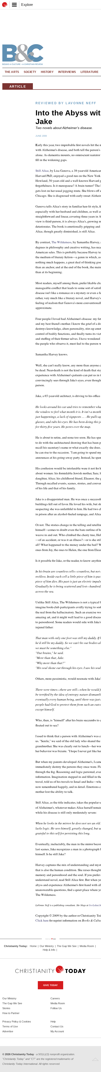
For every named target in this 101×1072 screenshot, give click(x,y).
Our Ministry (47, 946)
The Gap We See (67, 946)
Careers (55, 998)
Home (33, 946)
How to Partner (10, 1013)
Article (17, 86)
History (47, 72)
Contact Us (56, 1026)
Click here (42, 920)
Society (30, 72)
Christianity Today (15, 946)
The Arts (12, 72)
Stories (6, 1008)
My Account (57, 1031)
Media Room (87, 946)
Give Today (50, 985)
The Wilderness (61, 242)
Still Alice (42, 170)
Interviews (67, 72)
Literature (89, 72)
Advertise (7, 1031)
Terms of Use (10, 1026)
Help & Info (49, 950)
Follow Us (56, 1008)
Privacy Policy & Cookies (16, 1021)
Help (53, 1021)
